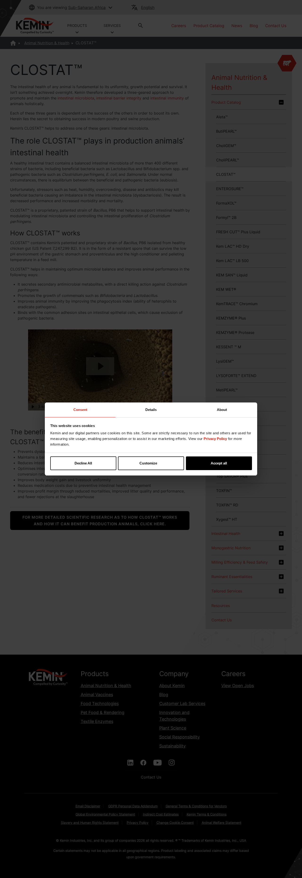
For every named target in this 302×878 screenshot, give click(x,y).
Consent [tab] (80, 410)
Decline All (83, 463)
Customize (148, 463)
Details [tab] (151, 410)
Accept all (219, 463)
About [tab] (222, 410)
